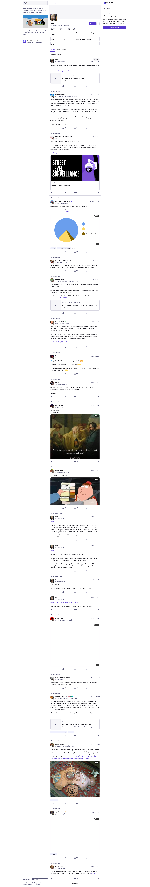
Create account (114, 27)
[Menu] (98, 23)
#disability (85, 757)
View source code (32, 884)
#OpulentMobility (93, 757)
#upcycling (80, 758)
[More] (98, 86)
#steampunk (87, 758)
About (33, 878)
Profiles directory (43, 878)
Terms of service (35, 879)
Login (114, 31)
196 (51, 30)
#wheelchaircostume (56, 758)
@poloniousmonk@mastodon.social (59, 25)
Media (58, 49)
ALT (97, 244)
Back (54, 3)
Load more (75, 883)
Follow (92, 24)
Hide (96, 215)
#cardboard (73, 758)
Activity (52, 49)
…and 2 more (75, 248)
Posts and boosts (55, 54)
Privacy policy (26, 879)
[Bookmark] (87, 86)
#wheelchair (78, 757)
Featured (63, 49)
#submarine (66, 758)
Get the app (35, 883)
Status (37, 878)
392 (60, 30)
